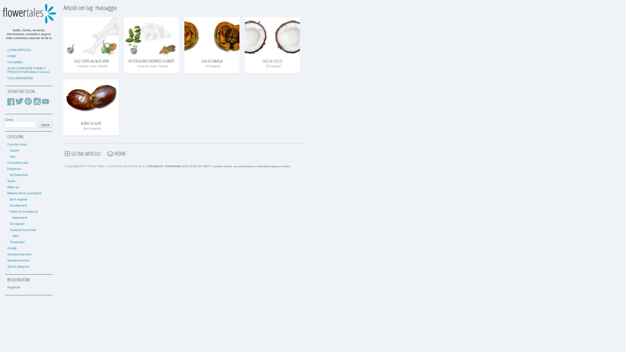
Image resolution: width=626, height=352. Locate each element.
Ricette (12, 248)
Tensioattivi (17, 242)
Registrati (13, 287)
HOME (11, 56)
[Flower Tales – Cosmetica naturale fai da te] (28, 23)
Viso (13, 156)
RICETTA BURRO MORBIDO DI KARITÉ (151, 61)
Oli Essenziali (19, 175)
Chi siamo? (155, 166)
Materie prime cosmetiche (24, 193)
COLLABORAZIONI (20, 78)
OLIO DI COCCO (272, 61)
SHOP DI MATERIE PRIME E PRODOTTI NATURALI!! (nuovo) (28, 70)
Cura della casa (17, 162)
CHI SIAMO (14, 62)
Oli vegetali (17, 223)
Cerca (9, 119)
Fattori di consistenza (24, 211)
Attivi (15, 236)
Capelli (14, 150)
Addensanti (19, 217)
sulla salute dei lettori (187, 166)
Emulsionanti (18, 205)
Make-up (13, 187)
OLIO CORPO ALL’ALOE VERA (91, 61)
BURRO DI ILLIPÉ (91, 123)
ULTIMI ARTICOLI (19, 50)
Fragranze (14, 168)
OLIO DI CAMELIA (212, 61)
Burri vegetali (18, 199)
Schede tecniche (18, 260)
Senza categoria (18, 266)
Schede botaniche (19, 254)
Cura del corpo (17, 144)
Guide (11, 181)
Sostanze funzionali (23, 230)
